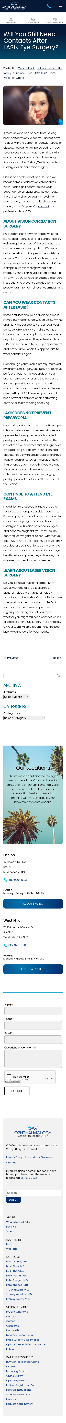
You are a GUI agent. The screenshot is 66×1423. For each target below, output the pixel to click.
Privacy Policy (14, 1157)
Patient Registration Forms (22, 1385)
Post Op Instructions (18, 1389)
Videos (10, 1231)
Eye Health (12, 1330)
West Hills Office (13, 78)
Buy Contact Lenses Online (22, 1362)
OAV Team (48, 73)
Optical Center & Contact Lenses (26, 1344)
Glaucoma (12, 1325)
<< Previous (10, 658)
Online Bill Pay (14, 1376)
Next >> (58, 658)
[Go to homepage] (14, 6)
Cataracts (12, 1316)
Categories (11, 713)
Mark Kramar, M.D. (17, 1275)
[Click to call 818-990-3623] (49, 5)
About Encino (33, 904)
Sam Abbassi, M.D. (17, 1285)
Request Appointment (19, 1404)
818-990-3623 (17, 880)
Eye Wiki (11, 1366)
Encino (10, 1244)
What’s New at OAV (18, 1222)
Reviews (11, 1226)
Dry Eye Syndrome (17, 1311)
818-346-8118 (17, 945)
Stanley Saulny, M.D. (18, 1299)
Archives (9, 692)
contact (43, 206)
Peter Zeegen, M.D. (17, 1280)
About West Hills (33, 969)
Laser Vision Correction (20, 1335)
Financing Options (17, 1371)
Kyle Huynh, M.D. (15, 1271)
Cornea (10, 1321)
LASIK (37, 73)
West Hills (12, 1249)
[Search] (58, 675)
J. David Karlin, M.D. (17, 1289)
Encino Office (23, 73)
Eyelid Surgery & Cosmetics (22, 1340)
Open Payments (16, 1380)
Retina (10, 1349)
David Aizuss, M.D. (16, 1261)
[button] (61, 6)
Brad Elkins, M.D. (15, 1266)
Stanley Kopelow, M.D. (19, 1294)
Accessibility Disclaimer (39, 1157)
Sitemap (11, 1162)
